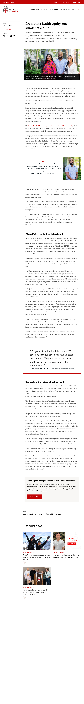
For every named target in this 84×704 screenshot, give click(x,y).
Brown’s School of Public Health (61, 126)
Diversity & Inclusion (29, 514)
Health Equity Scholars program (38, 126)
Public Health (49, 514)
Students (58, 514)
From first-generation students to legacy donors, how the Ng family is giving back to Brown (36, 557)
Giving (40, 514)
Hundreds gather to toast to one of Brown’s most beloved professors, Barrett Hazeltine (35, 592)
